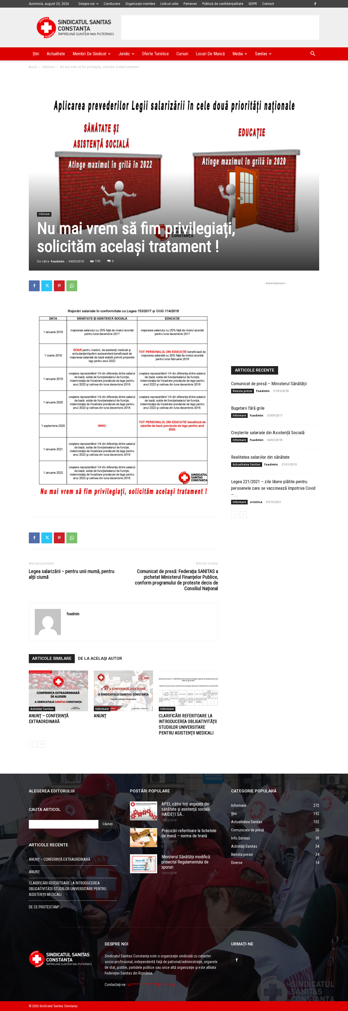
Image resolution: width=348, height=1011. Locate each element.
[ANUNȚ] (123, 690)
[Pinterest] (59, 285)
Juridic (124, 53)
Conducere (112, 4)
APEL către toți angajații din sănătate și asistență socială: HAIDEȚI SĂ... (186, 809)
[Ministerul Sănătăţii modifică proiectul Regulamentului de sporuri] (143, 863)
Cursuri (182, 53)
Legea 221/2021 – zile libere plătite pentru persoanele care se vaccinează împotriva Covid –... (273, 488)
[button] (312, 54)
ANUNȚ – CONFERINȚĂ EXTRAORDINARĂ (59, 859)
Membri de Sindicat (89, 53)
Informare (48, 67)
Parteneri (190, 4)
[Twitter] (46, 285)
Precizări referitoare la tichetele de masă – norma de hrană (188, 833)
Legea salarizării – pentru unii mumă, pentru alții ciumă (71, 574)
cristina (256, 502)
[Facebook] (315, 4)
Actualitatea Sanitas (246, 464)
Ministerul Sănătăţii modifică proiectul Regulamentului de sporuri (185, 862)
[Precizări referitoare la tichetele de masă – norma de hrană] (143, 837)
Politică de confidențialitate (222, 4)
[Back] (32, 744)
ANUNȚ (100, 715)
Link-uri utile (169, 4)
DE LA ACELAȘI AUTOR (100, 658)
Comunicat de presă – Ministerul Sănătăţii (269, 383)
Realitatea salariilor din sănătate (260, 457)
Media (237, 53)
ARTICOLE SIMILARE (52, 658)
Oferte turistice (155, 53)
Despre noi (87, 4)
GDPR (252, 4)
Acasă (33, 67)
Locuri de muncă (210, 53)
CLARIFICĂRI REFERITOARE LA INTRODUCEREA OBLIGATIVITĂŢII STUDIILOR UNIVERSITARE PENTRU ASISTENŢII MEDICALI (67, 889)
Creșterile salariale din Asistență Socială (267, 432)
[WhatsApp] (71, 285)
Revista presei (242, 391)
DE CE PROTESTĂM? (44, 907)
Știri (36, 53)
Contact (268, 4)
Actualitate (56, 53)
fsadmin (57, 261)
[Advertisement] (220, 27)
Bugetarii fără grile (248, 408)
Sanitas (261, 53)
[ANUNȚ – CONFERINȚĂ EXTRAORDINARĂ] (58, 690)
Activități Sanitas (42, 709)
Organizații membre (140, 4)
